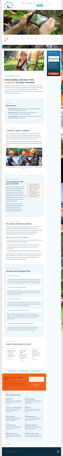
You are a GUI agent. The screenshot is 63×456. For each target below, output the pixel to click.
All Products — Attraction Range (31, 433)
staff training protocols (23, 315)
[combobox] (45, 3)
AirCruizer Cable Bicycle (30, 399)
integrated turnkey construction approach (21, 226)
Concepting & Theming (11, 425)
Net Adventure (28, 407)
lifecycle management (18, 205)
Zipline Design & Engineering (31, 425)
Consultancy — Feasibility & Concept (14, 407)
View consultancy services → (36, 385)
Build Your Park (9, 399)
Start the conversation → (36, 379)
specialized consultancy (33, 135)
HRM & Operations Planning (12, 433)
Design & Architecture (10, 416)
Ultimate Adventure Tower (30, 416)
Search (40, 5)
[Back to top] (58, 451)
